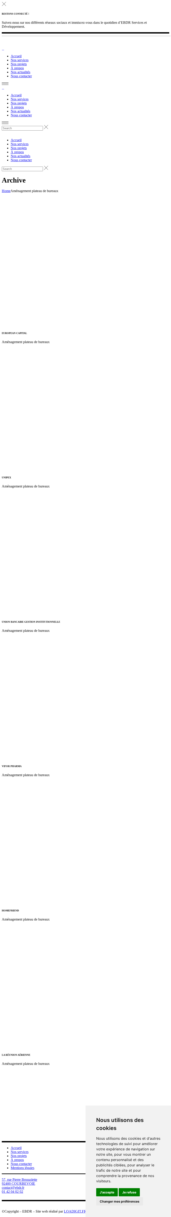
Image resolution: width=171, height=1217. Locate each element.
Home (6, 191)
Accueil (16, 1148)
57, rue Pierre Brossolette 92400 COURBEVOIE (19, 1181)
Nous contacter (21, 1164)
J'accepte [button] (107, 1192)
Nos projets (19, 1156)
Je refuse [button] (129, 1192)
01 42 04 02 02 (12, 1191)
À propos (17, 1160)
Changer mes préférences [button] (119, 1201)
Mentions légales (22, 1168)
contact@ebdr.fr (13, 1187)
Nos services (19, 1152)
